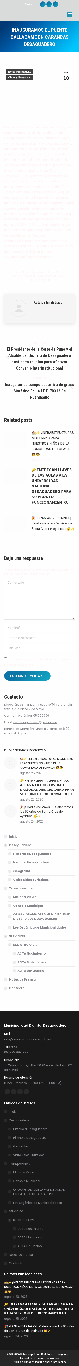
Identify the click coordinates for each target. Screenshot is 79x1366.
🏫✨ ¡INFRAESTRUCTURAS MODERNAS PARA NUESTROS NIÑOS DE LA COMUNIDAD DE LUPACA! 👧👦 (53, 443)
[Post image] (15, 439)
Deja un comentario (39, 279)
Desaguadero (20, 845)
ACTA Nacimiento (31, 953)
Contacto (17, 988)
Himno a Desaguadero (31, 862)
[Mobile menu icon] (69, 14)
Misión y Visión (24, 897)
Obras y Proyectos (19, 77)
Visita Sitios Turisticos (31, 880)
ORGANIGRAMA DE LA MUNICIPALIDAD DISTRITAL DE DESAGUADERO (42, 916)
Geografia (21, 871)
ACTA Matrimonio (31, 962)
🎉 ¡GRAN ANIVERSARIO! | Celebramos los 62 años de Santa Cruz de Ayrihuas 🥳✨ (53, 523)
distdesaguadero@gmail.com (35, 722)
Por (24, 276)
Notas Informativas (19, 71)
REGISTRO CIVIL (25, 945)
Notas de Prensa (22, 979)
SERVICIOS (17, 936)
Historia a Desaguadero (32, 854)
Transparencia (21, 888)
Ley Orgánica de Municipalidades (40, 927)
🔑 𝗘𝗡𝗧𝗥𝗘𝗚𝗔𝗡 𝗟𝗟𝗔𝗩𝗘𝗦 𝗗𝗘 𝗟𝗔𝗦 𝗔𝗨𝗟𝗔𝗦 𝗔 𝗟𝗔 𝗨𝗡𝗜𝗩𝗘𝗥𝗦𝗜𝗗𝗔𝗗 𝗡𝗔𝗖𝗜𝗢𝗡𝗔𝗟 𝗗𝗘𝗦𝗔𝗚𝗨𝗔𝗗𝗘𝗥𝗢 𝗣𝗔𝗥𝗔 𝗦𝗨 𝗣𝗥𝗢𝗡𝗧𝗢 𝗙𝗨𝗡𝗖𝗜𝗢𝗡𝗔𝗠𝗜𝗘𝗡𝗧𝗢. (52, 486)
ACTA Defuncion (30, 971)
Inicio (13, 836)
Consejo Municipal (28, 906)
